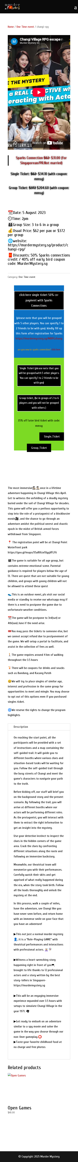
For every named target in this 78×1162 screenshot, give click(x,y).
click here (55, 349)
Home (11, 26)
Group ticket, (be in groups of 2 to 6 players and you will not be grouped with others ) (39, 402)
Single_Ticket (52, 436)
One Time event (25, 26)
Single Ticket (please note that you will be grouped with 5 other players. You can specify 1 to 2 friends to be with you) (39, 375)
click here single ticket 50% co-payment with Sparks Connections (39, 300)
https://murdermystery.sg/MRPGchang (39, 338)
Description (21, 726)
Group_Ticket (39, 448)
